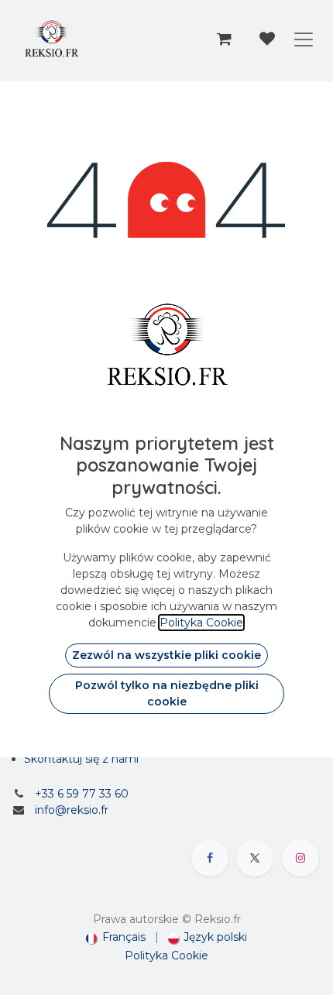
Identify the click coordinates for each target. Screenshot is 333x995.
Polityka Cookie (166, 955)
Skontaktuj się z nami (81, 759)
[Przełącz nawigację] (303, 38)
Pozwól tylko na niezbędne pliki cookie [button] (167, 693)
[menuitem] (116, 937)
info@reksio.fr (71, 810)
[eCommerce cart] (223, 38)
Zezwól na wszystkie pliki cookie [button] (166, 655)
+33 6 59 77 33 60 (82, 794)
